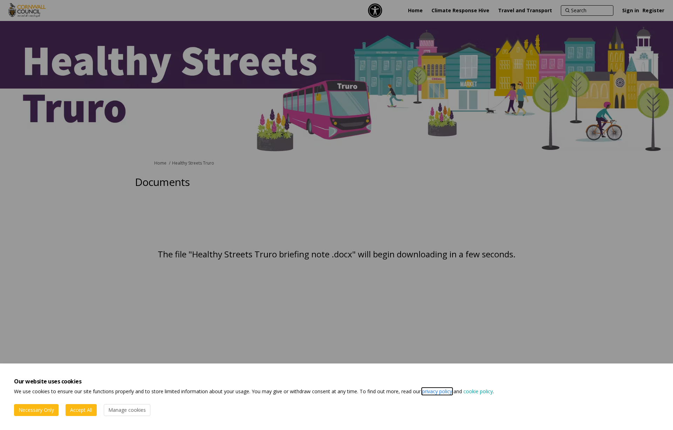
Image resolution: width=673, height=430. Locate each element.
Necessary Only (36, 410)
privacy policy (437, 391)
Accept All (81, 410)
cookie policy (478, 391)
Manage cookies (127, 410)
